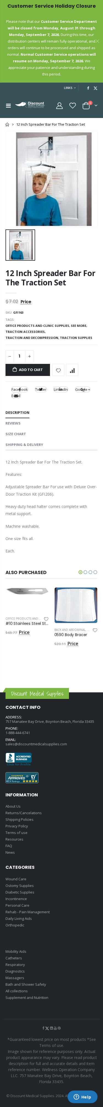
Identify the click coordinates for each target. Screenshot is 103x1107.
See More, (79, 326)
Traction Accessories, (25, 332)
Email (16, 395)
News (10, 852)
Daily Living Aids (18, 918)
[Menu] (8, 105)
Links (68, 88)
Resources (14, 839)
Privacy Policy (16, 826)
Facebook (20, 389)
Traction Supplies (76, 338)
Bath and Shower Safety (25, 984)
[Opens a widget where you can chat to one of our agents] (82, 1097)
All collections (16, 990)
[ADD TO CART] (40, 596)
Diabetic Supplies (19, 892)
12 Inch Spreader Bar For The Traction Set (50, 277)
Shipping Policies (19, 819)
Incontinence (16, 898)
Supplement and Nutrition (26, 997)
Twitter (40, 389)
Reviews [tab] (13, 423)
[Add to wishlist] (58, 370)
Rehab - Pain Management (27, 911)
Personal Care (17, 905)
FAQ (8, 845)
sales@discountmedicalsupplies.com (36, 743)
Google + (82, 389)
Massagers (14, 977)
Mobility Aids (15, 951)
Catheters (13, 958)
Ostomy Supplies (19, 885)
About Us (13, 806)
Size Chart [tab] (15, 433)
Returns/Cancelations (23, 812)
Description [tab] (17, 412)
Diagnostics (15, 971)
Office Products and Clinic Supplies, (38, 326)
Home (7, 124)
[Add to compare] (72, 370)
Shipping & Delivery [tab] (24, 444)
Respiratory (15, 964)
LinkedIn (61, 389)
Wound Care (15, 878)
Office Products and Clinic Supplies (33, 618)
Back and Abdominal (69, 630)
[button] (80, 572)
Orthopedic (14, 925)
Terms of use (16, 832)
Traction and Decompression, (32, 338)
